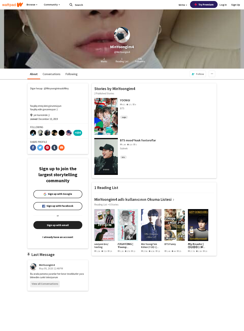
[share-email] (62, 148)
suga (124, 117)
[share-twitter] (40, 148)
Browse (31, 4)
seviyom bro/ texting (101, 245)
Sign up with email (58, 225)
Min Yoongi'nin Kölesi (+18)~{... (150, 245)
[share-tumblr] (54, 148)
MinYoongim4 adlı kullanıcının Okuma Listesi (132, 199)
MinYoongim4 (47, 264)
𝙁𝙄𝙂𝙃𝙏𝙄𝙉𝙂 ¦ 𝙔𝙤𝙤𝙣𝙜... (125, 245)
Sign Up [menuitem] (235, 4)
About (34, 74)
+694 (78, 133)
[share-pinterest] (47, 148)
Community (51, 4)
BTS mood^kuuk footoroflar (138, 140)
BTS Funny (170, 244)
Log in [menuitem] (223, 4)
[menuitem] (198, 74)
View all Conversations (45, 283)
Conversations (51, 74)
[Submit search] (71, 4)
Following (71, 74)
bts (123, 157)
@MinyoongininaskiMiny (56, 88)
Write (182, 4)
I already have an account (57, 237)
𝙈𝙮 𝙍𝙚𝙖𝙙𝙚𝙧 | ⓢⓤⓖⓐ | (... (196, 245)
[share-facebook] (33, 148)
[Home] (12, 4)
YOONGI (125, 100)
